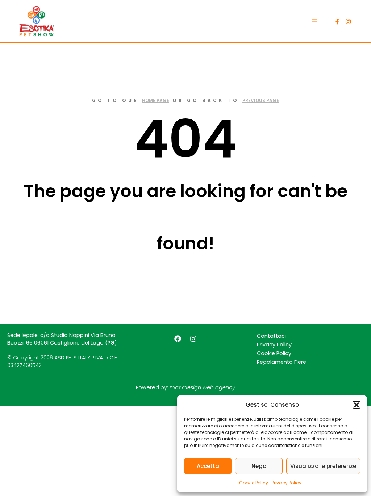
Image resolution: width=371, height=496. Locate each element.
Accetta (208, 466)
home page (155, 100)
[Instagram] (348, 21)
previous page (260, 100)
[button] (356, 404)
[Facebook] (337, 21)
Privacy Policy (286, 483)
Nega (259, 466)
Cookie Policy (253, 483)
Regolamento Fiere (281, 362)
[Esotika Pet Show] (36, 21)
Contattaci (271, 336)
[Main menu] (314, 21)
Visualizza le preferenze (323, 466)
